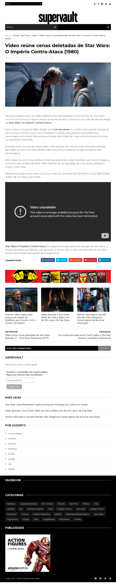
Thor (36, 519)
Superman (12, 519)
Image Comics (65, 509)
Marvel (25, 514)
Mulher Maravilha (41, 514)
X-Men (77, 519)
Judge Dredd (96, 509)
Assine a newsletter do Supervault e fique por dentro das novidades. (27, 373)
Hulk (50, 509)
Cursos (12, 438)
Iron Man (81, 509)
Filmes (16, 35)
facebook (104, 348)
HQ (9, 464)
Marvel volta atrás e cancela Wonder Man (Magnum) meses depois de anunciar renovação (91, 318)
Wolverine (64, 519)
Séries (11, 469)
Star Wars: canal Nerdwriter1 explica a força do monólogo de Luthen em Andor (46, 404)
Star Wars (25, 35)
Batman (11, 504)
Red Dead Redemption (77, 514)
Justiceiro (12, 514)
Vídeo (34, 35)
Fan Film (12, 449)
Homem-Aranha (35, 509)
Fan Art (12, 444)
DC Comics (47, 504)
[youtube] (110, 4)
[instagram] (102, 4)
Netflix (58, 514)
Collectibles (15, 434)
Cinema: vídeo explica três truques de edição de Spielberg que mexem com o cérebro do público (20, 318)
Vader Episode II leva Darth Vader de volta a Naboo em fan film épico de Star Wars (55, 317)
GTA (96, 504)
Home (8, 35)
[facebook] (98, 4)
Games (11, 459)
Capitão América (28, 504)
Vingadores (49, 519)
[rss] (95, 4)
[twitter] (106, 4)
